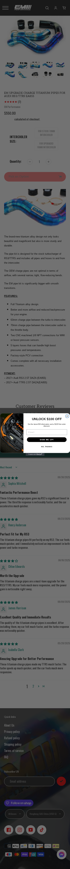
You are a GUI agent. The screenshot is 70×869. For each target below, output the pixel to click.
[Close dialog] (67, 416)
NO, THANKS (46, 447)
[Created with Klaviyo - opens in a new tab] (35, 454)
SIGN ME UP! (47, 440)
